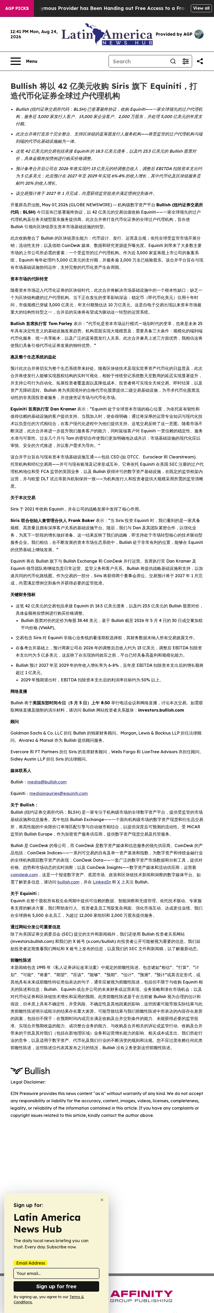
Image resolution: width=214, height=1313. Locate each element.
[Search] (173, 61)
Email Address (30, 1263)
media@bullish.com (47, 782)
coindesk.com (24, 874)
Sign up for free (56, 1286)
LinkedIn (102, 882)
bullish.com (68, 882)
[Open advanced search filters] (185, 61)
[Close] (101, 1199)
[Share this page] (200, 61)
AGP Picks (17, 8)
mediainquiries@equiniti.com (58, 793)
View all (201, 8)
